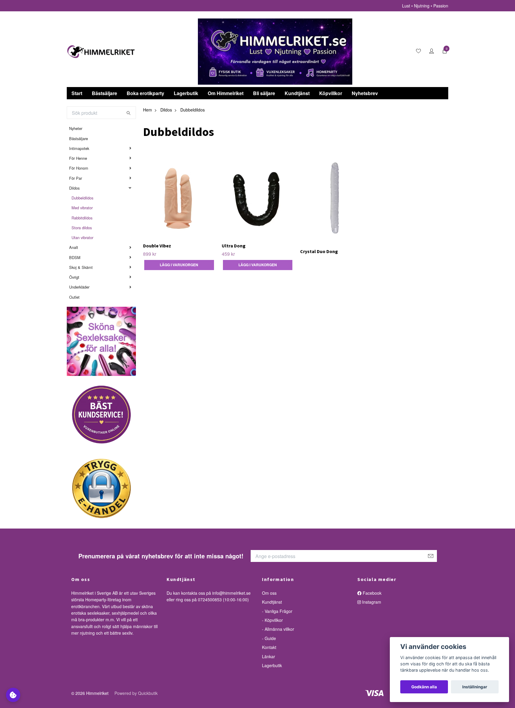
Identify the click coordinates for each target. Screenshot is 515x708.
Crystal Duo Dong (319, 251)
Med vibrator (82, 207)
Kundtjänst (297, 93)
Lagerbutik (186, 93)
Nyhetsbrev (365, 93)
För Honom (78, 168)
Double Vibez (157, 246)
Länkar (268, 656)
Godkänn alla (424, 686)
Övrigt (74, 277)
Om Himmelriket (225, 93)
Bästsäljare (104, 93)
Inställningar (474, 686)
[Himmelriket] (101, 51)
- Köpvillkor (272, 620)
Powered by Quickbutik (136, 693)
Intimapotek (79, 148)
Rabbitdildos (82, 218)
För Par (75, 178)
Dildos (74, 188)
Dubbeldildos (82, 198)
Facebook (371, 593)
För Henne (78, 158)
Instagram (371, 602)
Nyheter (75, 128)
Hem (147, 110)
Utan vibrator (82, 237)
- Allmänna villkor (278, 629)
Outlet (74, 297)
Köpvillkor (330, 93)
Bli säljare (264, 93)
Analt (73, 247)
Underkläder (79, 287)
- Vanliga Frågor (277, 611)
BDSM (74, 257)
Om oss (269, 593)
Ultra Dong (234, 246)
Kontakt (269, 647)
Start (77, 93)
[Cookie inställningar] (13, 695)
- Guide (269, 638)
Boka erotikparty (145, 93)
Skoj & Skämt (81, 267)
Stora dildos (82, 227)
